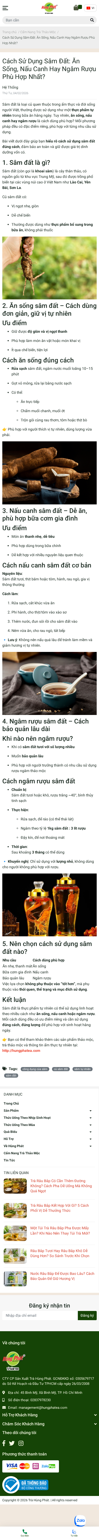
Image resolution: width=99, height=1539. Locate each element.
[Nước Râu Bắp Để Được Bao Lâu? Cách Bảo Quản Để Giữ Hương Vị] (15, 1279)
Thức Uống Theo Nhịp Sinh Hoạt (27, 1118)
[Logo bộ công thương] (25, 1485)
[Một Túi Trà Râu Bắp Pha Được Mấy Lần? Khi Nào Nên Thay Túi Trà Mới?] (15, 1233)
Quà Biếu (10, 1132)
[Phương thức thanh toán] (30, 1466)
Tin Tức (9, 1160)
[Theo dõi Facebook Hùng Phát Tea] (3, 1443)
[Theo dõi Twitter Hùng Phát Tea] (12, 1443)
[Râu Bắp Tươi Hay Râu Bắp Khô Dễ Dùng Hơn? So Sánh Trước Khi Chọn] (15, 1256)
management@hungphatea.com (43, 1408)
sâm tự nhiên (82, 1069)
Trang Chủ (11, 1103)
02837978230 (40, 1400)
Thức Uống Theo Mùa (19, 1125)
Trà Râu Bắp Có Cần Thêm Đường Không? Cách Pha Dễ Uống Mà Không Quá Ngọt (61, 1186)
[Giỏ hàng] (76, 8)
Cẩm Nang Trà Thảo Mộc (22, 1153)
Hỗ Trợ (9, 1139)
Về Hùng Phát (14, 1146)
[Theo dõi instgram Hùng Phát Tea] (20, 1443)
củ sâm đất (61, 1069)
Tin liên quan (16, 1173)
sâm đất (11, 1075)
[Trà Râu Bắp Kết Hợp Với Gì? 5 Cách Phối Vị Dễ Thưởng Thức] (15, 1210)
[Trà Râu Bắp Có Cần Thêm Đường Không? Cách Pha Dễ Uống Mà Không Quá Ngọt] (15, 1186)
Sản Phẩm (11, 1110)
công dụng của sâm (35, 1069)
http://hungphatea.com (21, 1050)
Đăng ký (87, 1315)
